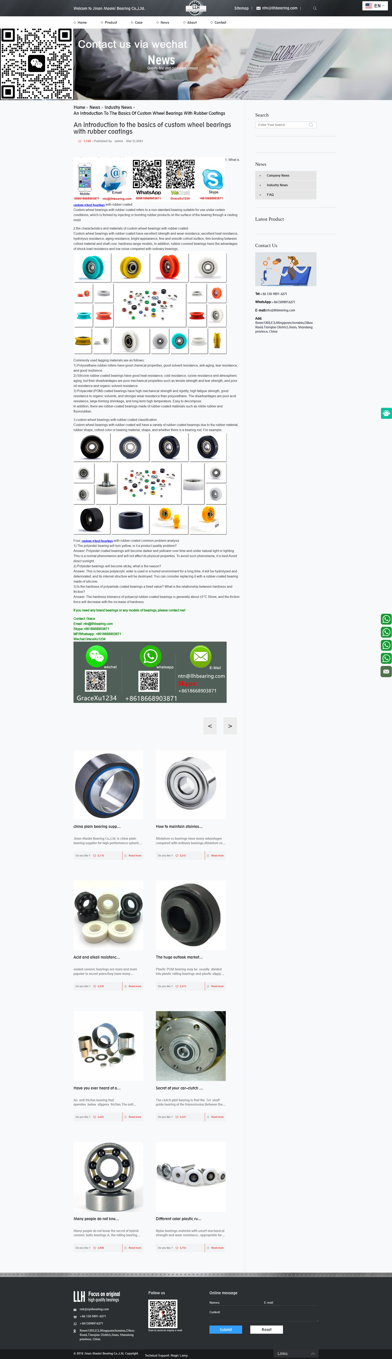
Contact (220, 22)
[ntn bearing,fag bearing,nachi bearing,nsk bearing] (196, 8)
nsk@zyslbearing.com (94, 1309)
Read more (135, 855)
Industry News (277, 185)
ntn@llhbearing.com (279, 8)
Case (139, 22)
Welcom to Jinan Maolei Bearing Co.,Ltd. (109, 8)
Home (82, 22)
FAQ (270, 195)
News (164, 22)
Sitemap (241, 8)
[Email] (386, 670)
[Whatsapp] (386, 618)
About (192, 22)
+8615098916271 (283, 302)
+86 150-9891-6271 (273, 294)
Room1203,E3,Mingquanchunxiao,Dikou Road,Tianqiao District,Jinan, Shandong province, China (107, 1335)
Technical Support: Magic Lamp (166, 1355)
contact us (266, 245)
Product (111, 22)
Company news (278, 175)
